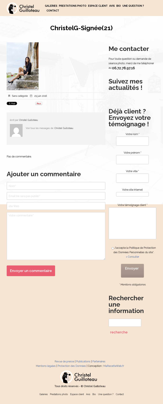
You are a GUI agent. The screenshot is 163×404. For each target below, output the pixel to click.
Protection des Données (72, 365)
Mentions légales (46, 365)
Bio (118, 5)
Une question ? (133, 5)
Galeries (51, 5)
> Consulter (132, 256)
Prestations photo (72, 5)
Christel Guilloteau (28, 120)
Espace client (98, 5)
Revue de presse (64, 361)
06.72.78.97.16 (123, 68)
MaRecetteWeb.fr (113, 365)
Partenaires (98, 361)
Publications (83, 361)
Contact (52, 10)
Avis (112, 5)
